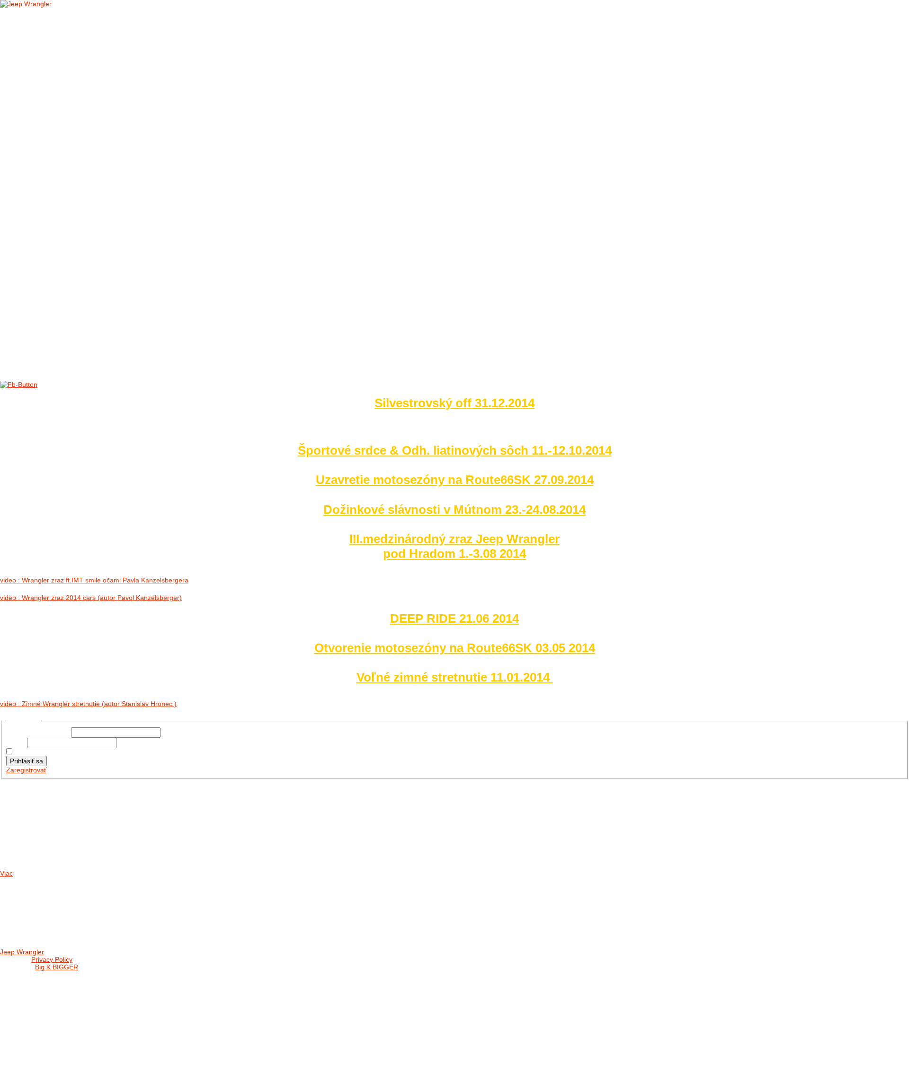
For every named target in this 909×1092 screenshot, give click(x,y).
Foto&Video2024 (55, 87)
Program (30, 985)
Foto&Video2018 (55, 152)
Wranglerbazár (42, 1007)
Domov (25, 11)
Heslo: (16, 743)
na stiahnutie (51, 54)
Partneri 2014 (51, 327)
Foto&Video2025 (55, 76)
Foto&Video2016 (55, 174)
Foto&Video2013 (55, 207)
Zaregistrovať (26, 770)
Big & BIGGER (56, 967)
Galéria (27, 65)
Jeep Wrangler (22, 952)
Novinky (42, 43)
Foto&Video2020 (55, 130)
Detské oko (48, 239)
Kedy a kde (32, 974)
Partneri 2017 (51, 294)
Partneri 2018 (51, 283)
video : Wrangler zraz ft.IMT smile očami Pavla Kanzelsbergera (94, 580)
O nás (24, 22)
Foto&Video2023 (55, 98)
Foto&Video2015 (55, 185)
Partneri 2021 (51, 261)
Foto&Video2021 (55, 120)
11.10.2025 (29, 830)
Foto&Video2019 (55, 141)
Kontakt (28, 337)
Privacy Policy (51, 959)
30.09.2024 (29, 848)
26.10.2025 (29, 812)
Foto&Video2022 (55, 109)
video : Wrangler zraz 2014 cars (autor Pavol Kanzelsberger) (91, 597)
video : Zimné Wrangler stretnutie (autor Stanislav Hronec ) (88, 703)
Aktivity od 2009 (55, 229)
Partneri (29, 250)
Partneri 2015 (51, 316)
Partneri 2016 (51, 305)
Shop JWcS (32, 996)
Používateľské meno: (38, 732)
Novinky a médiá (41, 32)
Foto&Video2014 (55, 196)
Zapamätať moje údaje (48, 752)
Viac (6, 873)
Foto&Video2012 (55, 218)
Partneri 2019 (51, 272)
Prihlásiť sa (26, 761)
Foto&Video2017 (55, 163)
